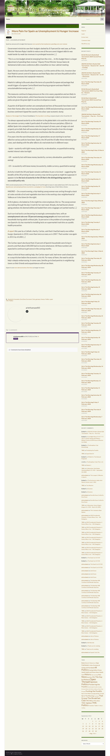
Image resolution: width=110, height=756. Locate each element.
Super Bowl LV (90, 453)
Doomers (90, 488)
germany (37, 299)
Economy (95, 665)
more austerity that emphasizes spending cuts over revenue (49, 44)
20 (86, 728)
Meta (99, 674)
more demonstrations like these (23, 267)
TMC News (96, 700)
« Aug (90, 733)
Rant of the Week (86, 693)
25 (102, 728)
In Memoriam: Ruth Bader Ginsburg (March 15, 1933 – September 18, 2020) (92, 470)
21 (89, 728)
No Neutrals (91, 642)
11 (102, 724)
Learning (96, 674)
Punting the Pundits (14, 26)
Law (92, 674)
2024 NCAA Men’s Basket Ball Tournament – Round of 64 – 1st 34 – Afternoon (92, 74)
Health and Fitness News (92, 672)
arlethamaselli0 (16, 33)
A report (11, 231)
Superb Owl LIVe (94, 652)
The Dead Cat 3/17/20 (94, 557)
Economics (17, 299)
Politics (47, 299)
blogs (97, 663)
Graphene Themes (18, 754)
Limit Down (93, 570)
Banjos (83, 663)
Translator (91, 705)
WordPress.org (85, 43)
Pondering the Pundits (92, 450)
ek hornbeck (84, 475)
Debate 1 (88, 465)
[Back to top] (106, 752)
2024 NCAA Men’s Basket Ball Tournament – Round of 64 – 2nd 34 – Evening (92, 65)
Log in (83, 34)
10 (99, 724)
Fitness (100, 670)
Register (83, 30)
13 (86, 726)
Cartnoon (85, 665)
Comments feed (85, 40)
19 (83, 728)
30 (96, 731)
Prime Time (100, 689)
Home (8, 19)
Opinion (93, 682)
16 (96, 726)
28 (89, 731)
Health (83, 672)
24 (99, 728)
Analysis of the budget (12, 116)
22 (93, 728)
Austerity (10, 299)
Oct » (94, 733)
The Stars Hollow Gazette (55, 10)
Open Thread (88, 680)
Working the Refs (71, 26)
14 (89, 726)
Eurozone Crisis (30, 299)
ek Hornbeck (90, 668)
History (87, 674)
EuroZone (23, 299)
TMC (82, 450)
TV (98, 705)
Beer (94, 663)
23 (96, 728)
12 (83, 726)
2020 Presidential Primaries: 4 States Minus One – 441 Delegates (91, 517)
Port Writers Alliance (93, 689)
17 (99, 726)
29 (93, 731)
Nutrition (89, 677)
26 (83, 731)
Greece (43, 299)
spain (51, 299)
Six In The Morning (87, 696)
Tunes (96, 705)
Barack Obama (89, 663)
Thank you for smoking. (94, 646)
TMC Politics (9, 300)
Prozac (83, 691)
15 (93, 726)
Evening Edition (93, 670)
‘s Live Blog (43, 116)
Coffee (91, 665)
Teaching (96, 696)
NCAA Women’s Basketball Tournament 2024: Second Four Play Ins (91, 56)
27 (86, 731)
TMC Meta (89, 700)
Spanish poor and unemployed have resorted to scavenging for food (25, 187)
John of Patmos (94, 636)
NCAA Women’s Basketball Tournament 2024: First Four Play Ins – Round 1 (92, 90)
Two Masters (89, 485)
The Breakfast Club (90, 699)
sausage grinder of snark (97, 693)
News (84, 677)
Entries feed (84, 37)
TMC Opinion (86, 703)
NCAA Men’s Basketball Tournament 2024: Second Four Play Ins (91, 99)
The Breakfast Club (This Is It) (95, 462)
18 (102, 726)
